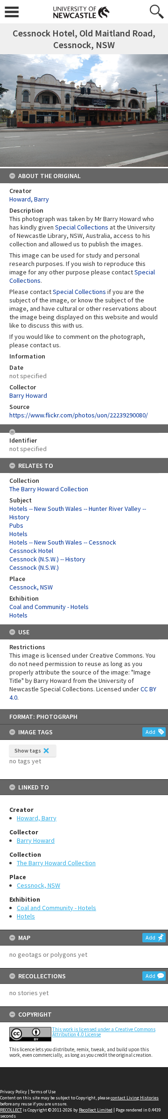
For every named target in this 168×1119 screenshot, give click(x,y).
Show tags (27, 750)
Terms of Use (43, 1092)
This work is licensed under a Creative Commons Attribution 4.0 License (103, 1032)
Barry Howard (36, 840)
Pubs (16, 525)
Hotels (26, 916)
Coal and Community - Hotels (56, 908)
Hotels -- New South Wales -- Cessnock (62, 542)
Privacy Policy (13, 1092)
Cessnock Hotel (31, 550)
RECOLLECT (11, 1110)
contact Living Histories (135, 1098)
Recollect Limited (95, 1110)
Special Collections (81, 227)
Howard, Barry (36, 818)
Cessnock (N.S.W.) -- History (47, 559)
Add (150, 731)
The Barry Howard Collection (56, 863)
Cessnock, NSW (38, 885)
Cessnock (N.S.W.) (34, 567)
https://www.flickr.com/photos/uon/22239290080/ (78, 415)
